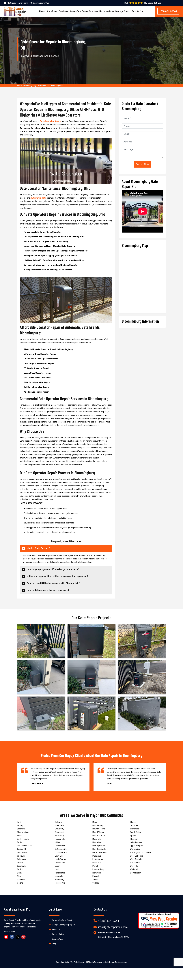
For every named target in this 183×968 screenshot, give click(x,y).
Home (41, 11)
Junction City (61, 852)
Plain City (96, 863)
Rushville (96, 876)
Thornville (134, 839)
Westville (134, 866)
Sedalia (95, 883)
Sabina (95, 879)
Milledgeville (60, 883)
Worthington (135, 873)
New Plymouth (98, 846)
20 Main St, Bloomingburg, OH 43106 (113, 937)
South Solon (135, 832)
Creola (20, 863)
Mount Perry (97, 825)
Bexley (20, 825)
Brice (19, 835)
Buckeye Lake (23, 839)
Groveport (59, 832)
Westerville (135, 863)
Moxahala (96, 839)
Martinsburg (60, 873)
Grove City (59, 829)
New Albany (97, 842)
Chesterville (22, 852)
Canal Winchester (24, 846)
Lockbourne (60, 863)
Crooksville (21, 866)
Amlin (19, 822)
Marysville (59, 876)
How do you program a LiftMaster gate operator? (53, 569)
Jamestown (60, 846)
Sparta (133, 835)
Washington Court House (140, 852)
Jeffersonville (61, 849)
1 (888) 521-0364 (168, 11)
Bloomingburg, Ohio (41, 3)
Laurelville (59, 856)
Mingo (94, 822)
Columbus (21, 859)
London (58, 869)
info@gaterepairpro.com (17, 3)
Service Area (57, 939)
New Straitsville (99, 849)
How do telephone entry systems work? (48, 590)
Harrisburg (59, 835)
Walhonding (135, 849)
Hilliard (57, 842)
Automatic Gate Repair (62, 920)
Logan (57, 866)
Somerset (134, 829)
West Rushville (136, 859)
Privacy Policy (58, 934)
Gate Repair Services (57, 11)
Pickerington (97, 859)
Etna (19, 876)
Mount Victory (98, 835)
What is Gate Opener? (38, 548)
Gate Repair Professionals (115, 962)
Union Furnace (136, 842)
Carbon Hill (21, 849)
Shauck (133, 822)
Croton (20, 869)
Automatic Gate (39, 198)
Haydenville (60, 839)
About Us (56, 929)
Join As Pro (137, 11)
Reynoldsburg (98, 869)
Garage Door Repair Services (83, 11)
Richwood (96, 873)
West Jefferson (136, 856)
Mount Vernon (98, 832)
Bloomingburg (30, 85)
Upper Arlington (136, 846)
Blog (54, 944)
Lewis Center (60, 859)
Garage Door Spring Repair (63, 925)
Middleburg (59, 879)
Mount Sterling (98, 829)
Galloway (59, 822)
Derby (19, 873)
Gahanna (21, 879)
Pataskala (96, 856)
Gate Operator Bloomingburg (50, 85)
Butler (20, 842)
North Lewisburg (99, 852)
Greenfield (59, 825)
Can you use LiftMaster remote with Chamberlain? (54, 583)
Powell (95, 866)
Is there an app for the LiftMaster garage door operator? (57, 576)
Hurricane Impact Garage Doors (114, 11)
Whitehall (134, 869)
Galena (20, 883)
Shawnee (134, 825)
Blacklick (21, 829)
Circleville (21, 856)
